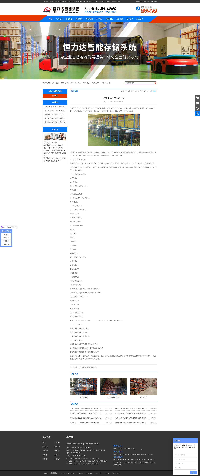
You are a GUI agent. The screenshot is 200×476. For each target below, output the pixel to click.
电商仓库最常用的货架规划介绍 (83, 367)
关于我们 (129, 19)
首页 (50, 19)
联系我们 (139, 19)
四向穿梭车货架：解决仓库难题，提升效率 (55, 110)
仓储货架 (80, 473)
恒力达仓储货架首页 (137, 91)
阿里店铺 (139, 1)
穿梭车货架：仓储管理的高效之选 (55, 107)
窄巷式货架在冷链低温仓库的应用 (55, 122)
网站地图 (154, 1)
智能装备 (79, 19)
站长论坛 (62, 473)
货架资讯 (119, 19)
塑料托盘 (71, 473)
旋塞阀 (107, 473)
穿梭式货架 (55, 83)
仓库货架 (98, 473)
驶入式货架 (96, 83)
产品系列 (59, 19)
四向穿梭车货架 (76, 83)
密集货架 (69, 19)
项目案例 (89, 19)
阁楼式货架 (86, 83)
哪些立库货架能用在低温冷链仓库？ (55, 114)
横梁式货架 (65, 83)
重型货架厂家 (106, 83)
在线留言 (146, 1)
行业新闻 (55, 96)
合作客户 (99, 19)
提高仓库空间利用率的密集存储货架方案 (55, 118)
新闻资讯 (109, 19)
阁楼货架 (89, 473)
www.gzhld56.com (93, 458)
